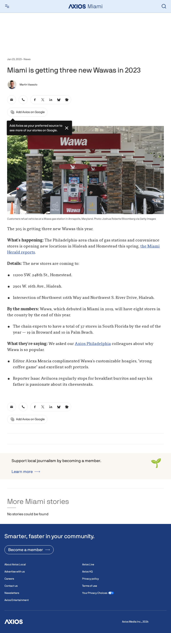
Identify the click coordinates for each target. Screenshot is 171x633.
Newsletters (11, 593)
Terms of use (89, 585)
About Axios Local (15, 564)
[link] (11, 99)
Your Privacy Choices (94, 593)
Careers (9, 578)
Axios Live (88, 564)
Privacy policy (90, 578)
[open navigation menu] (7, 6)
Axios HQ (87, 571)
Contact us (11, 585)
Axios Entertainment (16, 600)
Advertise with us (14, 571)
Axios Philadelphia (93, 344)
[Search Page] (164, 6)
